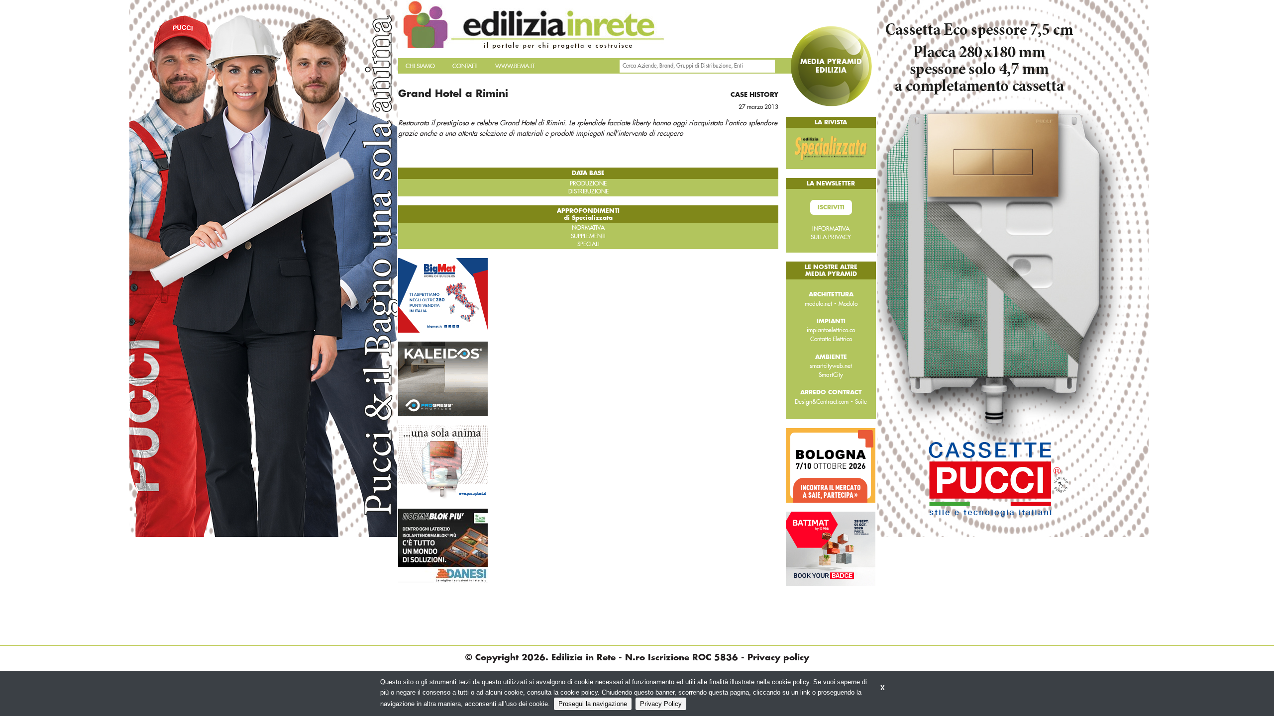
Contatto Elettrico (831, 339)
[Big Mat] (443, 295)
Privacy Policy (661, 704)
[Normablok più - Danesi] (443, 545)
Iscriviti (831, 207)
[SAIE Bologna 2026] (830, 465)
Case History (754, 94)
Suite (861, 402)
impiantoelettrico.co (831, 330)
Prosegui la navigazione (592, 704)
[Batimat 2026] (830, 548)
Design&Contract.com (822, 402)
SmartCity (831, 375)
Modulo (848, 304)
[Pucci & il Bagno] (443, 462)
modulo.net (818, 304)
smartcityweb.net (831, 366)
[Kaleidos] (443, 378)
